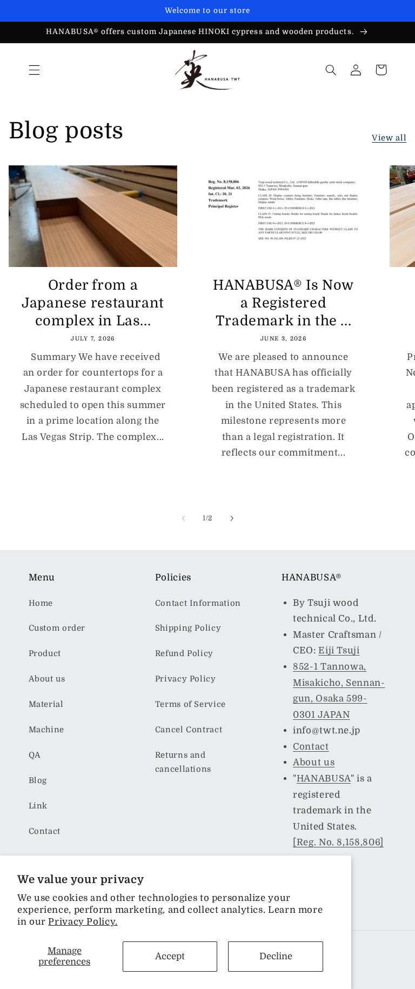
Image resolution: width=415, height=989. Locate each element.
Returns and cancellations (183, 762)
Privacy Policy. (82, 922)
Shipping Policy (188, 628)
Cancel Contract (188, 729)
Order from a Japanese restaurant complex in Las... (93, 303)
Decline (275, 956)
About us (47, 679)
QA (35, 755)
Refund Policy (184, 653)
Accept (170, 956)
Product (45, 653)
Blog (38, 780)
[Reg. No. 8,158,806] (338, 842)
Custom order (57, 628)
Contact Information (198, 603)
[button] (34, 69)
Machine (46, 729)
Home (41, 603)
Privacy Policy (185, 679)
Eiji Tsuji (338, 650)
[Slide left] (183, 518)
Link (38, 806)
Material (46, 704)
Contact (45, 831)
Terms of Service (190, 704)
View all (389, 138)
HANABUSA (324, 778)
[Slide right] (232, 518)
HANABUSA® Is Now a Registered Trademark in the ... (283, 303)
